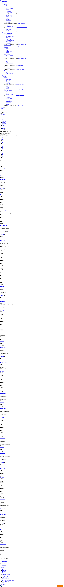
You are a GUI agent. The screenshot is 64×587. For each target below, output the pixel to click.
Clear (4, 134)
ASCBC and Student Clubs (9, 63)
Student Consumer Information (6, 576)
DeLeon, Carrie (3, 408)
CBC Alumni (7, 24)
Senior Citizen (6, 47)
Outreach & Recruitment (20, 13)
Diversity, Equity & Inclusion (8, 90)
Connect (3, 75)
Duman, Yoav (2, 499)
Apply (6, 5)
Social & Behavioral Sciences (10, 40)
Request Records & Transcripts (10, 26)
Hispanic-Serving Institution (9, 94)
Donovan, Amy (3, 210)
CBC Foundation (8, 97)
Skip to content (2, 0)
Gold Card (7, 48)
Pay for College (8, 19)
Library (7, 18)
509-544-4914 (2, 508)
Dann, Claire (2, 422)
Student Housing (8, 10)
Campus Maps (5, 124)
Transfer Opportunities (9, 57)
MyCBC (18, 23)
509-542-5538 (2, 462)
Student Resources (8, 11)
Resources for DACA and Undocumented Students (13, 92)
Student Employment (8, 20)
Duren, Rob (2, 271)
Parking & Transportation (9, 73)
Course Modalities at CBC (9, 55)
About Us (7, 91)
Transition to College (7, 42)
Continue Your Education (7, 45)
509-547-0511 (2, 538)
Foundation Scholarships (9, 98)
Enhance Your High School (9, 8)
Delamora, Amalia (3, 468)
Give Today (7, 25)
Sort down (4, 164)
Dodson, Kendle (3, 529)
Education (7, 38)
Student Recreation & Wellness (10, 64)
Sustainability (6, 103)
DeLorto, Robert (3, 377)
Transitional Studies (8, 43)
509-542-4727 (2, 310)
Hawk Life (7, 9)
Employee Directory (8, 28)
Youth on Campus (8, 83)
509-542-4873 (2, 371)
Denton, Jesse (2, 240)
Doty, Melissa (2, 438)
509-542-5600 (2, 477)
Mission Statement (8, 79)
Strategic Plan (7, 82)
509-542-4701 (2, 295)
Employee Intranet (8, 29)
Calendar (7, 86)
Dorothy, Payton (3, 255)
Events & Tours (26, 13)
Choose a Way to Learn (7, 54)
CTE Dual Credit (8, 50)
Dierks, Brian (2, 453)
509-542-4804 (2, 341)
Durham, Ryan (3, 347)
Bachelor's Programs (8, 41)
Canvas (3, 119)
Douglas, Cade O (3, 544)
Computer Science (8, 37)
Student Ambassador (8, 102)
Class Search (4, 121)
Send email (1, 192)
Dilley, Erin (2, 286)
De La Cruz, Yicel (3, 225)
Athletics (7, 61)
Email (4, 122)
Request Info (20, 44)
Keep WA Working (8, 67)
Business (7, 35)
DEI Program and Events (9, 93)
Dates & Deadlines (8, 17)
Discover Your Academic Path (10, 7)
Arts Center (7, 62)
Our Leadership (8, 80)
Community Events (19, 27)
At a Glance (7, 78)
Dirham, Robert (3, 514)
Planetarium (7, 88)
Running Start (7, 52)
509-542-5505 (2, 417)
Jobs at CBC (7, 30)
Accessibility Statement (5, 578)
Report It (4, 125)
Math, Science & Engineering (10, 39)
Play (4, 60)
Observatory (7, 87)
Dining (6, 72)
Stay (4, 70)
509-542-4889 (2, 402)
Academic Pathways (8, 34)
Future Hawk (5, 4)
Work (4, 66)
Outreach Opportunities (7, 100)
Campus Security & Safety (9, 71)
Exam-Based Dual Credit (9, 51)
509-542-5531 (2, 447)
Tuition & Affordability (9, 12)
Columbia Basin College (3, 1)
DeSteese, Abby (3, 393)
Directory (4, 123)
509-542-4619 (2, 249)
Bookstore (7, 14)
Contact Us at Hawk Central (9, 15)
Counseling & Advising (9, 16)
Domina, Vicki (2, 194)
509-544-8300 (2, 523)
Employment (6, 574)
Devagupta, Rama (3, 362)
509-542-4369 (2, 188)
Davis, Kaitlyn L (3, 316)
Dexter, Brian (2, 301)
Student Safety (8, 22)
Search (1, 111)
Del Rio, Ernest (3, 179)
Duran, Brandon (3, 483)
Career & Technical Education (10, 36)
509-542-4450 (2, 203)
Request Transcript (22, 23)
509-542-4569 (2, 234)
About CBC (5, 77)
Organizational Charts (9, 81)
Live (2, 59)
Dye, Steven (2, 332)
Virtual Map (2, 106)
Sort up (1, 164)
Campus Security (4, 577)
